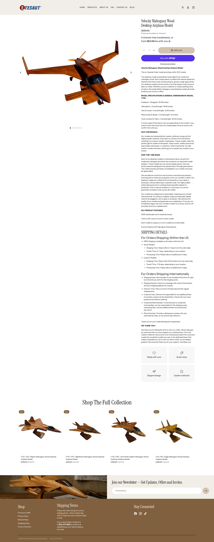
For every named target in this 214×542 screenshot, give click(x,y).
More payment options (167, 64)
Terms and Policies (56, 539)
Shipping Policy (24, 523)
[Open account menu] (188, 7)
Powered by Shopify (40, 539)
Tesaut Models (28, 539)
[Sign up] (206, 491)
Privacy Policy (23, 516)
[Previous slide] (20, 72)
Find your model (24, 513)
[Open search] (183, 7)
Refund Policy (23, 520)
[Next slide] (132, 72)
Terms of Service (24, 527)
